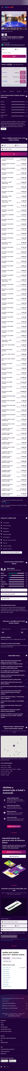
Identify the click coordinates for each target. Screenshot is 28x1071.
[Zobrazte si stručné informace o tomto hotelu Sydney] (26, 96)
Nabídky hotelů (5, 1013)
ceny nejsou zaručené (6, 999)
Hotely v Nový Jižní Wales (9, 1014)
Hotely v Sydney (19, 1014)
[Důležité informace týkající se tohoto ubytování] (26, 622)
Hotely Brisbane (6, 969)
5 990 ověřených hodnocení (18, 44)
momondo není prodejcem (8, 1003)
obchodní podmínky (23, 939)
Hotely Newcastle (6, 977)
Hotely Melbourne (6, 967)
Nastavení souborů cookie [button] (6, 508)
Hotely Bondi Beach (7, 986)
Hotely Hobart (6, 971)
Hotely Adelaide (6, 973)
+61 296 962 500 (5, 43)
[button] (2, 7)
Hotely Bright (5, 984)
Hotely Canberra (6, 975)
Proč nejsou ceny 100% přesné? (10, 1008)
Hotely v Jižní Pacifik (13, 1013)
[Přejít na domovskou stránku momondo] (9, 7)
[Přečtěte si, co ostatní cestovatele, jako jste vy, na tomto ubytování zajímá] (26, 656)
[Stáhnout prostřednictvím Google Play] (4, 1061)
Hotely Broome (6, 979)
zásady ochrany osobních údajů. (7, 940)
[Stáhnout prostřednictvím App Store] (12, 1061)
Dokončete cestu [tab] (7, 961)
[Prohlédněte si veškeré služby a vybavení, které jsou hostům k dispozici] (26, 518)
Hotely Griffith (6, 982)
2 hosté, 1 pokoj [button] (6, 52)
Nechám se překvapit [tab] (16, 958)
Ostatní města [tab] (6, 958)
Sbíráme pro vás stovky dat (9, 1005)
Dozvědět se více (6, 502)
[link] (14, 826)
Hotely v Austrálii (21, 1013)
